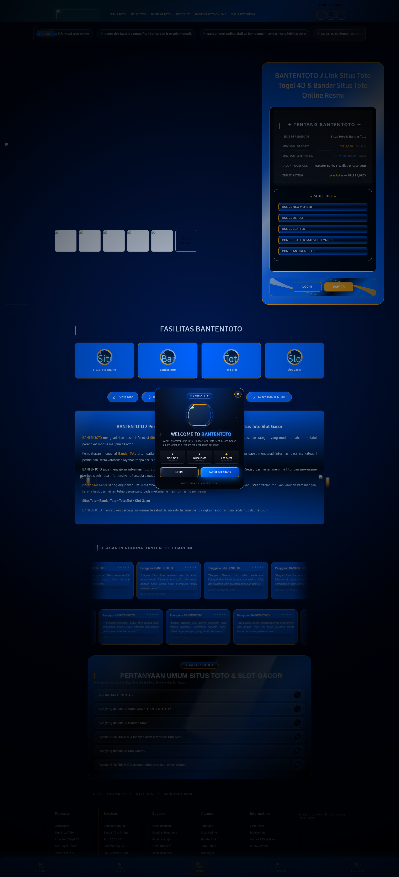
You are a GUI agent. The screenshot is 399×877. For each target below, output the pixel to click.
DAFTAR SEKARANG (220, 472)
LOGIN (179, 472)
